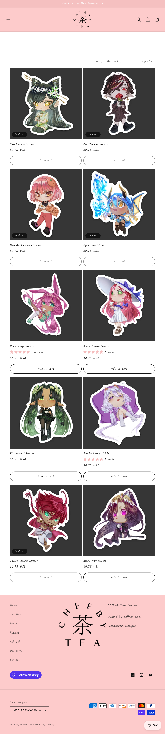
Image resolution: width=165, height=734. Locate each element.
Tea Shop (15, 614)
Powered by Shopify (43, 725)
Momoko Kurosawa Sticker (25, 245)
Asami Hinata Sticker (96, 346)
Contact (15, 660)
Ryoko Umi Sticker (94, 245)
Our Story (16, 651)
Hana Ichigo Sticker (22, 346)
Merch (14, 623)
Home (13, 605)
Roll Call (15, 642)
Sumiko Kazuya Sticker (97, 454)
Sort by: (98, 61)
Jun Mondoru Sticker (95, 144)
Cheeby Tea (26, 725)
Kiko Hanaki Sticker (22, 454)
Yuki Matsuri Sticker (22, 144)
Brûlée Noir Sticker (94, 561)
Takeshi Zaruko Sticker (24, 561)
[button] (8, 19)
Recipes (14, 632)
